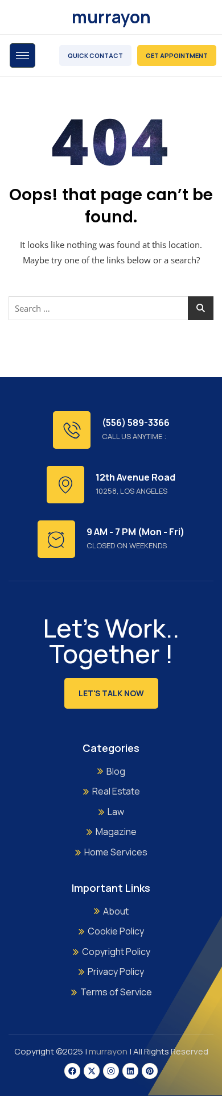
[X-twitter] (92, 1071)
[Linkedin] (130, 1071)
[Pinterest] (150, 1071)
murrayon (111, 16)
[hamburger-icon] (22, 55)
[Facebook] (72, 1071)
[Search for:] (111, 308)
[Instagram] (111, 1071)
